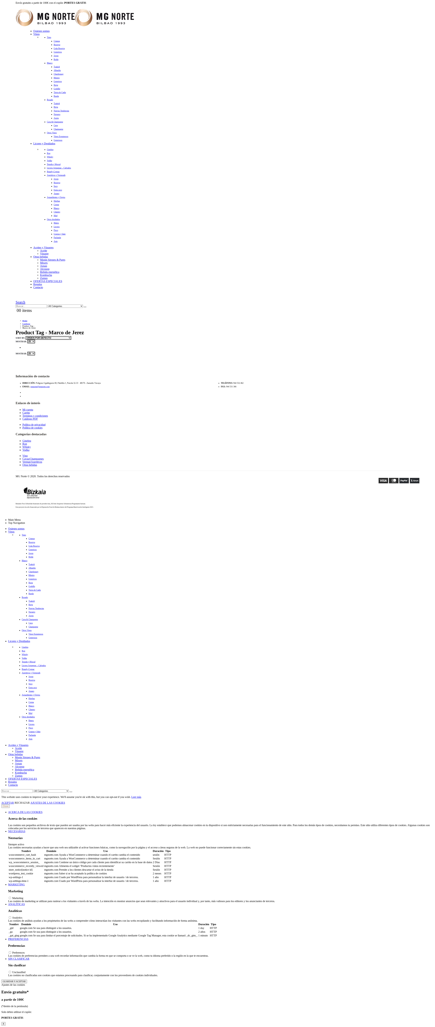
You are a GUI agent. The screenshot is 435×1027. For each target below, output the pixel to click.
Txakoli (57, 67)
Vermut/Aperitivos (32, 461)
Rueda (56, 96)
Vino (25, 455)
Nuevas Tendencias (61, 111)
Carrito (26, 412)
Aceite (43, 250)
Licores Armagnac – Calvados (59, 168)
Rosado (50, 100)
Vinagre (44, 253)
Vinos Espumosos (61, 136)
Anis (56, 241)
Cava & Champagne (55, 122)
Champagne (58, 129)
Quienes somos (41, 31)
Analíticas (16, 904)
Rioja (56, 85)
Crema (56, 204)
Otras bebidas (40, 256)
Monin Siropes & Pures (52, 259)
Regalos (37, 284)
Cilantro (57, 212)
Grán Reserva (59, 48)
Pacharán (57, 237)
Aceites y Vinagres (43, 247)
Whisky (50, 157)
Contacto (38, 287)
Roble (56, 59)
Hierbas (57, 201)
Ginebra (50, 149)
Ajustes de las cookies (47, 802)
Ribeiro (57, 78)
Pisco (56, 230)
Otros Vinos (52, 133)
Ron (48, 153)
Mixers (44, 262)
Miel (55, 215)
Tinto (49, 37)
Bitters (56, 223)
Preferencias (18, 939)
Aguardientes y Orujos (56, 197)
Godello (57, 89)
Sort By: (21, 338)
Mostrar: (21, 341)
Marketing (16, 884)
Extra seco (58, 190)
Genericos (58, 52)
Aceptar (7, 802)
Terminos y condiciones (35, 415)
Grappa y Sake (60, 234)
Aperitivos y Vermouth (56, 175)
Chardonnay (59, 74)
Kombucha (46, 275)
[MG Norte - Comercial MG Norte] (75, 25)
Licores (57, 227)
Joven (56, 56)
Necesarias (16, 831)
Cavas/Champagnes (33, 458)
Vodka (49, 160)
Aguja (56, 118)
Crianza (57, 41)
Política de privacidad (34, 424)
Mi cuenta (27, 409)
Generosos (58, 140)
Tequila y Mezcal (53, 164)
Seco (56, 186)
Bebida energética (49, 272)
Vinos (36, 34)
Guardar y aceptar (14, 981)
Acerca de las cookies (25, 812)
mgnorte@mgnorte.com (40, 386)
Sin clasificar (18, 958)
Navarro (57, 114)
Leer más (136, 797)
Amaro (56, 193)
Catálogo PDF (30, 418)
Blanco (50, 63)
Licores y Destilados (44, 143)
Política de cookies (32, 427)
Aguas (43, 265)
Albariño (57, 70)
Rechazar (22, 802)
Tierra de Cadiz (60, 92)
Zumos (44, 278)
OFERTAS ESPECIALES (47, 281)
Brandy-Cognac (53, 171)
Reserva (57, 45)
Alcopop (44, 268)
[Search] (85, 306)
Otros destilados (53, 219)
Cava (56, 125)
